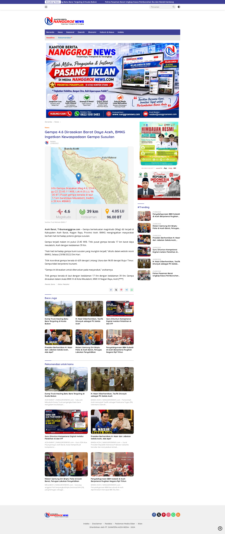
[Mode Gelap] (179, 7)
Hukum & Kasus (107, 32)
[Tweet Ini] (116, 290)
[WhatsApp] (173, 515)
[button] (173, 7)
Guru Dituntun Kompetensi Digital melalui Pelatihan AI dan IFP (118, 321)
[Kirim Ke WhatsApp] (132, 290)
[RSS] (178, 515)
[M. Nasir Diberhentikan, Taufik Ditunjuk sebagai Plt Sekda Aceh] (89, 308)
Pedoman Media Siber (125, 524)
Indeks (121, 32)
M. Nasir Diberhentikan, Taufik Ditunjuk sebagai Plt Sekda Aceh (89, 321)
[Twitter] (159, 515)
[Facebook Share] (111, 290)
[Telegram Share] (127, 290)
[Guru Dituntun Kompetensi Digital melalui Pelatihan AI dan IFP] (120, 308)
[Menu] (46, 7)
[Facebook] (154, 515)
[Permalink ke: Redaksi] (47, 142)
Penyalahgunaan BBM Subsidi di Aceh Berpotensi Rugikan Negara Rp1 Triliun (119, 349)
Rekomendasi (64, 38)
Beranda (50, 32)
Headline (50, 38)
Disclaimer (97, 524)
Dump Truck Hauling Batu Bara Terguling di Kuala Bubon (56, 321)
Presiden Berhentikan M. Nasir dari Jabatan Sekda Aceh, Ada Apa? (58, 349)
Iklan (140, 524)
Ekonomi (92, 32)
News (60, 32)
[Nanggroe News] (64, 21)
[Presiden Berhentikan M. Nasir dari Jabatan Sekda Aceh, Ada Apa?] (58, 337)
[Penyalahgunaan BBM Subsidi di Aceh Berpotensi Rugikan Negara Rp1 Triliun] (120, 337)
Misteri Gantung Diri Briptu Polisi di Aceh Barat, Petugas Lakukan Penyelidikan (89, 349)
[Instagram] (168, 515)
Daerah (81, 32)
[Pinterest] (164, 515)
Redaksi (53, 141)
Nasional (70, 32)
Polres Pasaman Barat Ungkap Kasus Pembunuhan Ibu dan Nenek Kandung (112, 2)
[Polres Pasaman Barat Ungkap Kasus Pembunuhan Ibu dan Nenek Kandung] (144, 275)
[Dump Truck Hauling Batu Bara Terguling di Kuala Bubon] (58, 308)
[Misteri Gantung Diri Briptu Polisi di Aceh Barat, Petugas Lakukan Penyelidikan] (89, 337)
